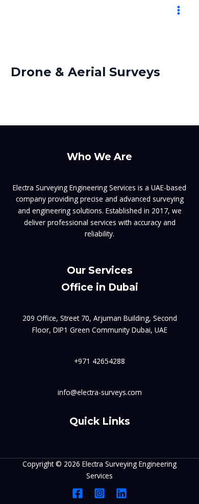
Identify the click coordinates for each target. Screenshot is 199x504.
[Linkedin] (121, 493)
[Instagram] (99, 493)
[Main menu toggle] (178, 10)
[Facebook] (77, 493)
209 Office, (41, 318)
